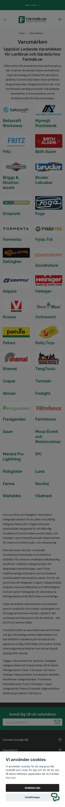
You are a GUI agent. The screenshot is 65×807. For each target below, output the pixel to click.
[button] (55, 797)
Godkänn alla (32, 787)
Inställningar (32, 797)
